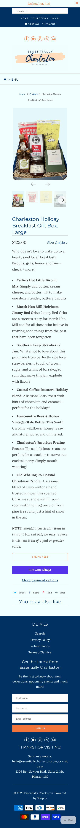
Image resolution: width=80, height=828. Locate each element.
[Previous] (33, 184)
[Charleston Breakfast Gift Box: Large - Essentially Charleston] (40, 144)
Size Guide (56, 243)
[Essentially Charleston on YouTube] (33, 39)
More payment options (40, 580)
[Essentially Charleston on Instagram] (46, 39)
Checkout (48, 24)
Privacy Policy (40, 640)
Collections (39, 18)
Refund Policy (40, 646)
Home (24, 18)
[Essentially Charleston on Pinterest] (40, 39)
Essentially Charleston (38, 793)
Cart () (33, 24)
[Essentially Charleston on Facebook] (26, 39)
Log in (55, 18)
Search (40, 633)
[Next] (47, 184)
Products (33, 94)
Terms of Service (40, 652)
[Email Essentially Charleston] (53, 39)
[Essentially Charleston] (40, 58)
